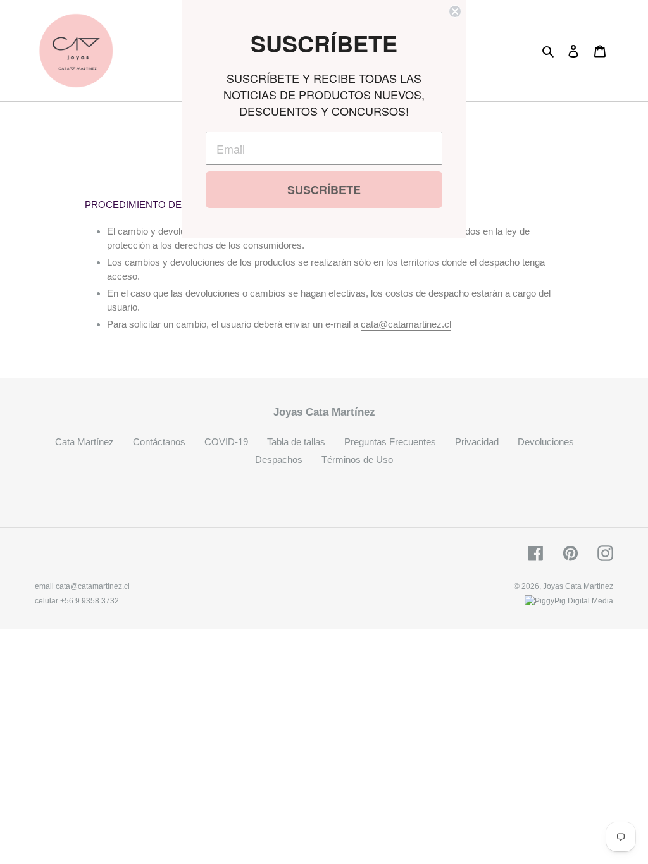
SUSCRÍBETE (324, 190)
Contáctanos (159, 441)
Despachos (278, 459)
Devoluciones (546, 441)
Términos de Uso (357, 459)
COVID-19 (226, 441)
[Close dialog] (455, 11)
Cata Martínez (84, 441)
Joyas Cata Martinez (578, 586)
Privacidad (477, 441)
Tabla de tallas (296, 441)
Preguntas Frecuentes (390, 441)
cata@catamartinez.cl (406, 324)
